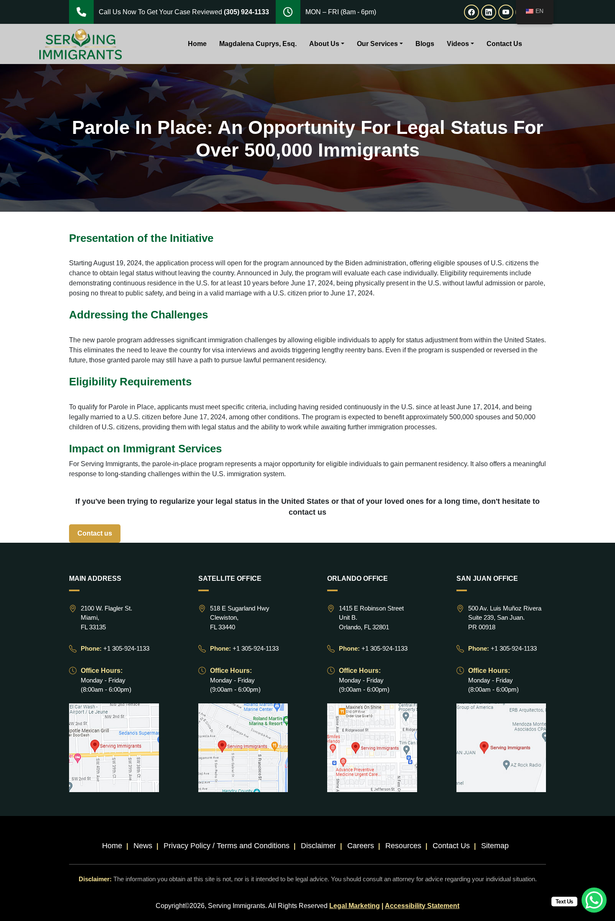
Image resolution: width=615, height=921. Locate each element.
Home (197, 43)
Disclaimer (318, 845)
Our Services (377, 43)
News (142, 845)
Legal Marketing (354, 905)
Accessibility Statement (422, 905)
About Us (324, 43)
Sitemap (495, 845)
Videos (458, 43)
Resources (403, 845)
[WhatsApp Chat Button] (594, 900)
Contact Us (504, 43)
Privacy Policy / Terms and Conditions (227, 845)
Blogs (424, 43)
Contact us (94, 533)
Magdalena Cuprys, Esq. (258, 43)
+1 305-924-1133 (126, 648)
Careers (360, 845)
